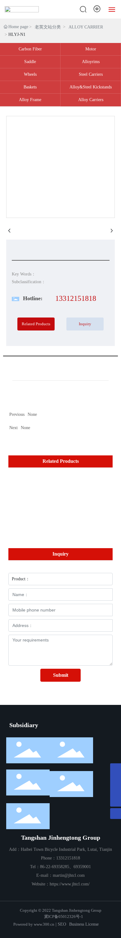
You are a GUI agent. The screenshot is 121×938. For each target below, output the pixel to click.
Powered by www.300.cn (33, 924)
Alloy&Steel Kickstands (90, 87)
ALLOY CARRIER (86, 27)
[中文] (97, 9)
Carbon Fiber (30, 49)
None (25, 427)
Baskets (30, 87)
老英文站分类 (48, 27)
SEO (62, 924)
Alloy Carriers (90, 99)
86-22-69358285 (54, 866)
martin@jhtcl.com (69, 875)
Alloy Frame (30, 99)
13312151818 (75, 298)
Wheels (30, 74)
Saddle (30, 61)
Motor (90, 49)
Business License (84, 924)
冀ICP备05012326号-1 (63, 916)
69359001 (82, 866)
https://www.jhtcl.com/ (70, 884)
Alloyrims (91, 61)
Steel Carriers (91, 74)
